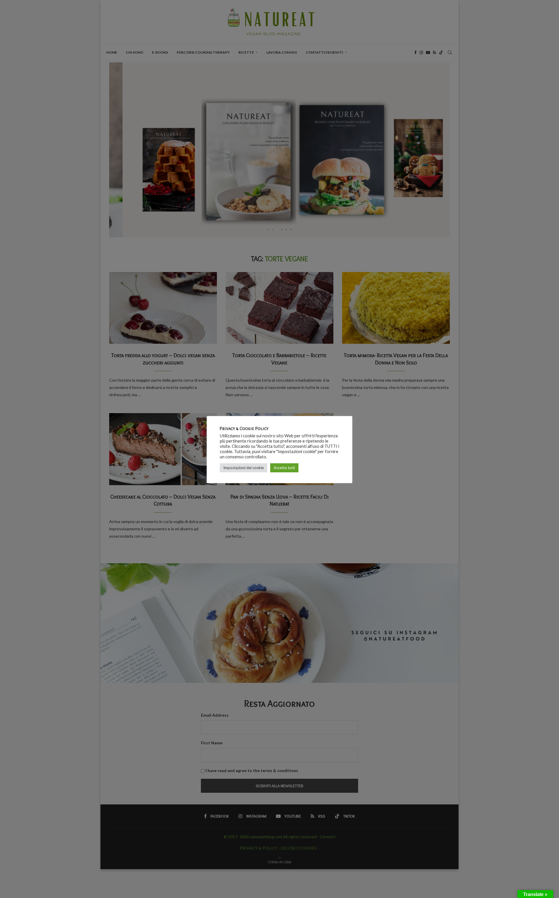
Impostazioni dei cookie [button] (243, 467)
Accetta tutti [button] (284, 467)
